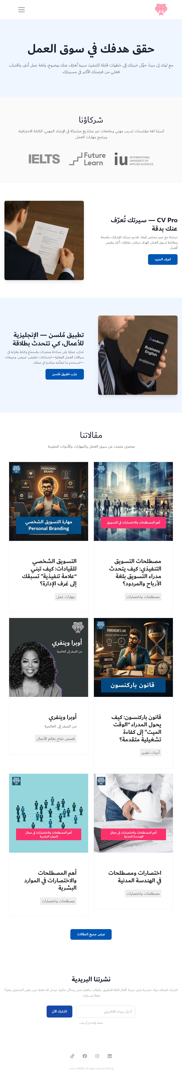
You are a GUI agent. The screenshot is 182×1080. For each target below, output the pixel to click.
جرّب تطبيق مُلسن (64, 374)
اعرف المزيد (163, 259)
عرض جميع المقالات (91, 934)
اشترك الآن (59, 1011)
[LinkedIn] (109, 1056)
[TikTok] (72, 1056)
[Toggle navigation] (21, 10)
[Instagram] (97, 1056)
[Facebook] (84, 1056)
